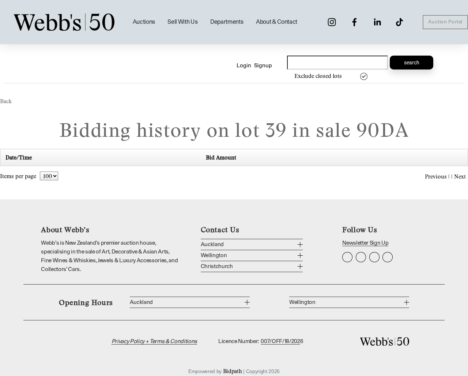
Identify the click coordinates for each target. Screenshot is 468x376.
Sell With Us (182, 22)
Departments (226, 22)
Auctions (144, 22)
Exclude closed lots (318, 75)
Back (6, 101)
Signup (263, 65)
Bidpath (232, 371)
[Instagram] (332, 22)
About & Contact (276, 22)
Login (244, 65)
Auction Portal (445, 22)
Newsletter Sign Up (365, 243)
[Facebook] (354, 22)
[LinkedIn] (377, 22)
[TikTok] (399, 22)
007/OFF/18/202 (280, 341)
